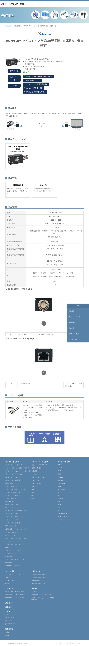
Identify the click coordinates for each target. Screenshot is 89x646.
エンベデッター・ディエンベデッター (16, 538)
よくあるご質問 (10, 580)
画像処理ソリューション (12, 566)
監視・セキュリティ (37, 486)
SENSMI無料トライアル (38, 583)
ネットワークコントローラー (13, 495)
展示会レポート (10, 603)
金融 (32, 492)
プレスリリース (10, 618)
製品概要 (72, 311)
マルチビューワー (10, 498)
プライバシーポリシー (74, 643)
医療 (32, 498)
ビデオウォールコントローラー (14, 492)
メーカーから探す (64, 462)
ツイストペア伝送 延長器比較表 (37, 84)
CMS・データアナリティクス (14, 474)
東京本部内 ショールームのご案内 (41, 595)
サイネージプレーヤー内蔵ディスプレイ (17, 468)
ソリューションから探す (39, 462)
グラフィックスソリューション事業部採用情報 (42, 598)
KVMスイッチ (9, 508)
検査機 (7, 547)
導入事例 (8, 607)
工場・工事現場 (36, 483)
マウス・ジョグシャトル (12, 544)
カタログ (8, 577)
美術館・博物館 (36, 468)
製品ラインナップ (74, 317)
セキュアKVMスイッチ (12, 504)
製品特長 (72, 322)
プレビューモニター (11, 532)
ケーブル (8, 541)
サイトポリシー (60, 643)
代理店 (7, 632)
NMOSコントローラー (12, 483)
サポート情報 (73, 339)
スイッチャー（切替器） (12, 520)
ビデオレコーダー (10, 553)
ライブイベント (36, 480)
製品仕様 (72, 328)
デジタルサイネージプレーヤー (14, 465)
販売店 (7, 635)
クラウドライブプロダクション (14, 559)
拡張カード (8, 556)
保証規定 (14, 85)
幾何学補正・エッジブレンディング (15, 529)
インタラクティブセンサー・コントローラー (18, 471)
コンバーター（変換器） (12, 514)
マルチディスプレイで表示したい (15, 595)
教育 (32, 495)
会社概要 (34, 589)
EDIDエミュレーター (11, 526)
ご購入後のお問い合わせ (38, 577)
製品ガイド (8, 621)
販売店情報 (14, 71)
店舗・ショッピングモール (39, 465)
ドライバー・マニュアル (12, 574)
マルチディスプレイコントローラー (15, 489)
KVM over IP (9, 501)
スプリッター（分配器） (12, 517)
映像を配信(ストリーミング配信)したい (16, 598)
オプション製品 (74, 334)
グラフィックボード (11, 486)
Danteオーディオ (10, 535)
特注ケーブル (9, 562)
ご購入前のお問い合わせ (38, 574)
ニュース (8, 611)
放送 (32, 489)
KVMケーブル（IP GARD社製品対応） (16, 511)
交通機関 (34, 471)
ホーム (8, 26)
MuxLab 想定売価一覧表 (34, 88)
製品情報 (17, 26)
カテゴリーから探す (12, 462)
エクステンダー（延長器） (13, 480)
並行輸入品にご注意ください (36, 92)
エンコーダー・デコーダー (13, 477)
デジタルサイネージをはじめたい (15, 591)
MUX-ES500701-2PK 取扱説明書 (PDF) (39, 76)
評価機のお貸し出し (37, 580)
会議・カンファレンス (37, 477)
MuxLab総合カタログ (33, 80)
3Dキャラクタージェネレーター (14, 550)
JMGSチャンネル (10, 624)
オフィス (34, 474)
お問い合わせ (14, 78)
